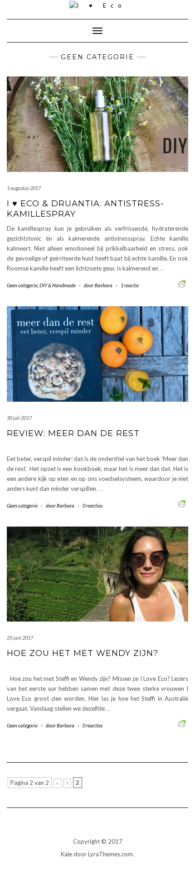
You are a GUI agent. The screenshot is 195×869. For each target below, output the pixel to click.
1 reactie (130, 285)
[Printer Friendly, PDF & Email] (183, 282)
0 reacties (92, 505)
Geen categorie (22, 285)
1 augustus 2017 (24, 188)
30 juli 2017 (19, 418)
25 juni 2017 (20, 638)
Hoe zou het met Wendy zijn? (82, 653)
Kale (66, 854)
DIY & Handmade (57, 285)
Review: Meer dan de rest (73, 433)
